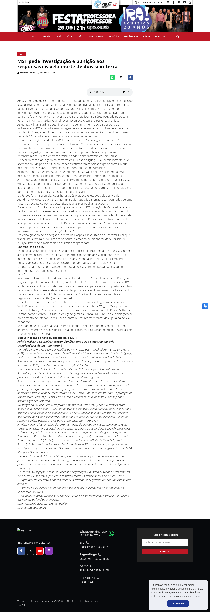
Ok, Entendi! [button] (178, 603)
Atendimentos (96, 36)
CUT (21, 54)
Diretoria (45, 36)
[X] (179, 2)
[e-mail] (168, 2)
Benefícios (113, 36)
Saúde (68, 36)
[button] (203, 596)
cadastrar (165, 551)
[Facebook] (130, 77)
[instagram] (190, 2)
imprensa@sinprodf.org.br (34, 542)
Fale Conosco (161, 36)
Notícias (80, 36)
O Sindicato (24, 2)
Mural (58, 36)
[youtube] (184, 2)
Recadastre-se (131, 36)
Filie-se (146, 36)
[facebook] (173, 2)
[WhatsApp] (112, 77)
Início (33, 36)
